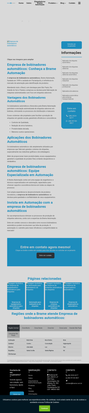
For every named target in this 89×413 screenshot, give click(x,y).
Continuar (44, 408)
